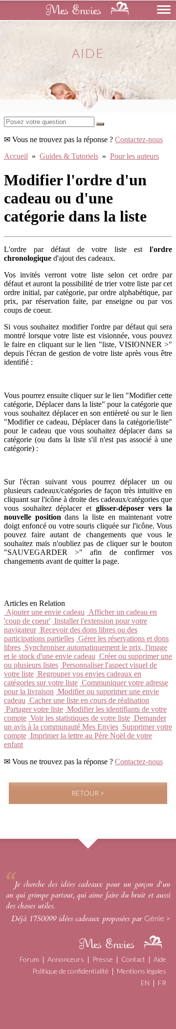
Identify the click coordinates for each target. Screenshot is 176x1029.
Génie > (157, 918)
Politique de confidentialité (70, 971)
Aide (160, 959)
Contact (133, 959)
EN (145, 983)
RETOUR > (87, 793)
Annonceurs (65, 959)
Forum (29, 959)
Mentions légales (141, 971)
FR (162, 983)
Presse (102, 959)
